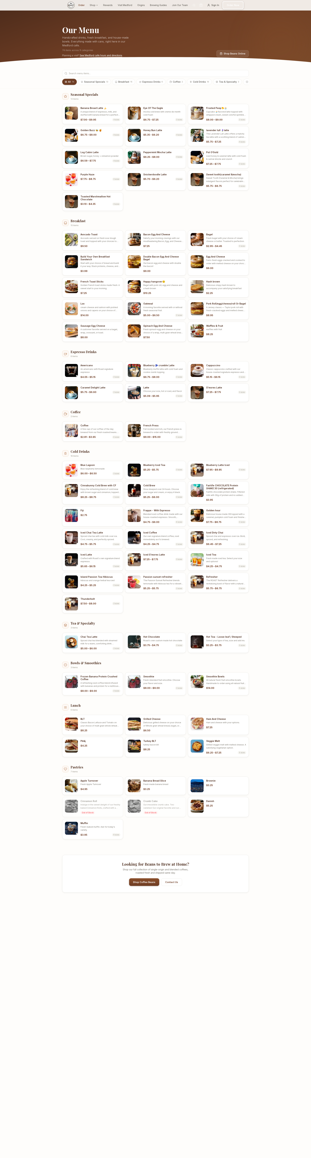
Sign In (219, 5)
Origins (143, 5)
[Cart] (204, 5)
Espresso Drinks (152, 81)
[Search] (197, 5)
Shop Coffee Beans (144, 882)
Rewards (109, 5)
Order (83, 5)
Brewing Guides (160, 5)
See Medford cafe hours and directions (101, 55)
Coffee (178, 81)
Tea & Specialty (229, 81)
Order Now (235, 5)
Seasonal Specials (96, 81)
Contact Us (171, 882)
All (71, 81)
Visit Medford (127, 5)
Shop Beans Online (234, 53)
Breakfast (125, 81)
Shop (94, 5)
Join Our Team (182, 5)
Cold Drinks (201, 81)
